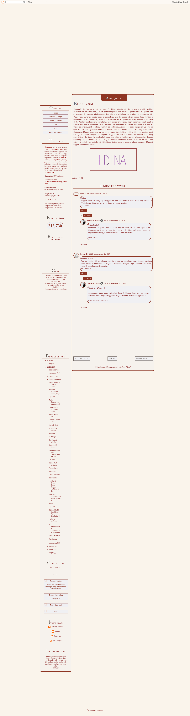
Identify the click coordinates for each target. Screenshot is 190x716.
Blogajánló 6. (56, 598)
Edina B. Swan (93, 221)
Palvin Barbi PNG (53, 415)
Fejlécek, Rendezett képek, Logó (54, 392)
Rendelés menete (55, 121)
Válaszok (87, 216)
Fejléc (51, 503)
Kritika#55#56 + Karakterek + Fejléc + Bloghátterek (55, 513)
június (51, 550)
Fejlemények (53, 468)
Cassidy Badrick (57, 627)
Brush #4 (52, 471)
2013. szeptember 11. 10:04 (115, 283)
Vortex (56, 612)
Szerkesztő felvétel (53, 441)
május (51, 553)
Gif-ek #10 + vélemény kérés (53, 409)
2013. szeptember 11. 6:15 (114, 221)
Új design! (52, 437)
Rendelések (53, 539)
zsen (82, 194)
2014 (49, 364)
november (53, 373)
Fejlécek (52, 397)
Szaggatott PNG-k (53, 429)
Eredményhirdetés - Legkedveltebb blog (54, 453)
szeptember (53, 380)
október (52, 376)
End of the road (56, 605)
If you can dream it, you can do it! (58, 10)
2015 (49, 360)
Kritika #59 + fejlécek (53, 464)
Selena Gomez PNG (54, 421)
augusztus (53, 543)
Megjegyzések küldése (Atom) (118, 367)
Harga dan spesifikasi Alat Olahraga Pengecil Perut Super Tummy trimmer (55, 587)
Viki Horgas (57, 641)
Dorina (57, 631)
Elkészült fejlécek (55, 133)
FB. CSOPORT (55, 567)
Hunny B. (84, 254)
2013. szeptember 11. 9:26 (99, 254)
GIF (55, 129)
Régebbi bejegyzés (143, 358)
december (53, 370)
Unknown (57, 636)
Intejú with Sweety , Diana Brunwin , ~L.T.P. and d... (54, 486)
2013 (49, 367)
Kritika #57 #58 (54, 475)
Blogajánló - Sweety (53, 446)
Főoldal (112, 358)
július (51, 546)
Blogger (100, 710)
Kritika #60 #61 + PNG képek (54, 384)
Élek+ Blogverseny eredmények (54, 402)
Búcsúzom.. (53, 478)
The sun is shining (56, 595)
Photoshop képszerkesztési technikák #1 (55, 497)
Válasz (83, 210)
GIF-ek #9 (52, 460)
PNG (56, 125)
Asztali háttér (53, 425)
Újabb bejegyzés (82, 358)
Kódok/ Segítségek (56, 117)
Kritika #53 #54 (54, 536)
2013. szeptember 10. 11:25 (96, 194)
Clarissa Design (56, 581)
